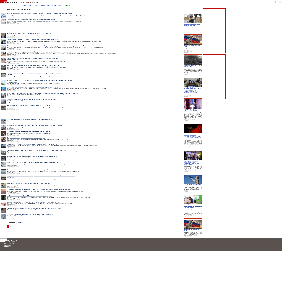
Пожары (59, 5)
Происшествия (51, 5)
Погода (43, 5)
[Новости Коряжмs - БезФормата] (9, 2)
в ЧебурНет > (68, 5)
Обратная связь (7, 245)
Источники (36, 5)
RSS (15, 248)
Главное (23, 5)
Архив (29, 5)
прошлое (19, 223)
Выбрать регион (7, 246)
